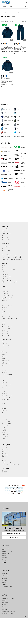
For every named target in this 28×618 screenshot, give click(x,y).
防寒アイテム (5, 449)
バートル (10, 147)
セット (4, 278)
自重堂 (9, 158)
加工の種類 (4, 557)
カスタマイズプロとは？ (8, 598)
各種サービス (5, 584)
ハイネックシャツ (6, 315)
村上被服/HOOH (23, 163)
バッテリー (5, 272)
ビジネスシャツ (6, 316)
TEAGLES (23, 186)
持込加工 (4, 562)
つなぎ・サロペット (8, 120)
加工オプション (6, 432)
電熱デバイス (5, 363)
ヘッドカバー (5, 335)
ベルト (4, 447)
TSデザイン (10, 155)
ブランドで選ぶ (13, 12)
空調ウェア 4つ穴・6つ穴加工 (9, 282)
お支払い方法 (5, 573)
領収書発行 (4, 582)
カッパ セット (5, 399)
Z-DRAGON (11, 162)
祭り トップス (5, 412)
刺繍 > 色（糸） (6, 553)
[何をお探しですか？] (25, 6)
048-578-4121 (15, 528)
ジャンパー (6, 124)
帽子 (3, 453)
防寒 (18, 120)
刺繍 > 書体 (5, 555)
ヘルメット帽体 (6, 421)
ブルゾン (4, 230)
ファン (4, 274)
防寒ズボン (5, 360)
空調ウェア (6, 112)
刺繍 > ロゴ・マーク (7, 551)
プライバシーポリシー (7, 607)
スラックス (5, 248)
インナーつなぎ (6, 347)
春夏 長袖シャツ (7, 233)
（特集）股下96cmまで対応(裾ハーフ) (11, 257)
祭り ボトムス (5, 414)
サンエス (23, 182)
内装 (4, 427)
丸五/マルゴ (23, 178)
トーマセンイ (10, 186)
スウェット (5, 239)
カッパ (5, 128)
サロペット (5, 345)
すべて (4, 228)
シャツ (4, 231)
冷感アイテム (5, 451)
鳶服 (18, 124)
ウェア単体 (5, 267)
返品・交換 (4, 580)
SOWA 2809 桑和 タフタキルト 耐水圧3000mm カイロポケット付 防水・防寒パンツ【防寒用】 (20, 47)
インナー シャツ (6, 326)
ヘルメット (19, 132)
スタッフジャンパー (7, 374)
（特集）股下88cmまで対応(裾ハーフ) (11, 256)
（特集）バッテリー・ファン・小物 (10, 464)
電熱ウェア (5, 362)
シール (4, 436)
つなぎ (4, 343)
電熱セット (5, 365)
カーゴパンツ (5, 246)
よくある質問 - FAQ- (7, 586)
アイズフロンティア (23, 174)
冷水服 (4, 300)
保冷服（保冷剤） (6, 298)
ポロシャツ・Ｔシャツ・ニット (8, 117)
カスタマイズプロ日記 (7, 613)
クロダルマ (10, 174)
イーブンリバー (10, 166)
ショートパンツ (6, 254)
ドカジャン (5, 376)
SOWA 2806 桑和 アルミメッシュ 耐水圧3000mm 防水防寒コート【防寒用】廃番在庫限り (7, 47)
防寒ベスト (5, 358)
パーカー (4, 237)
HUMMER (23, 170)
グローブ (4, 455)
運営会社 (4, 600)
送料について (5, 576)
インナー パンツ (6, 328)
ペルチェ (4, 289)
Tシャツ (4, 311)
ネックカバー (5, 333)
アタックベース (11, 170)
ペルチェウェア (6, 293)
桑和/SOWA (21, 12)
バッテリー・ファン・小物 (8, 269)
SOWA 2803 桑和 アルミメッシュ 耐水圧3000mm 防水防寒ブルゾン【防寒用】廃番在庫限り (7, 80)
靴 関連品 (4, 472)
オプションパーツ (7, 276)
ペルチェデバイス (7, 295)
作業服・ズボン (20, 109)
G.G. (22, 151)
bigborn (10, 182)
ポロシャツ (5, 309)
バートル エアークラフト (8, 280)
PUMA (22, 166)
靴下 (3, 460)
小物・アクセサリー (8, 136)
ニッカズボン (5, 252)
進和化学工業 (10, 190)
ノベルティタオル (6, 462)
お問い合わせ (5, 602)
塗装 (4, 438)
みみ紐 (4, 429)
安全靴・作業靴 (20, 136)
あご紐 (4, 430)
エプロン (19, 128)
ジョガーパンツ (6, 250)
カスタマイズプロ (5, 12)
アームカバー (5, 330)
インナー (19, 116)
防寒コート (5, 356)
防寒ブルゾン (5, 354)
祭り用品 (6, 132)
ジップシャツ (5, 313)
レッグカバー (5, 331)
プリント (5, 440)
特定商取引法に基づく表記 (8, 611)
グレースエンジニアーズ (23, 155)
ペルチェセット (6, 297)
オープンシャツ (6, 384)
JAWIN (22, 158)
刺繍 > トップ (5, 549)
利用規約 (4, 604)
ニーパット (5, 458)
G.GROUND (11, 151)
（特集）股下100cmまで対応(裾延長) (11, 259)
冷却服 (18, 112)
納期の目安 (4, 578)
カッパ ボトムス (6, 397)
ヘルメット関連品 (6, 423)
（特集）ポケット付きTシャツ (9, 318)
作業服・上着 (7, 109)
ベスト (4, 235)
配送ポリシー (5, 609)
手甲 (3, 456)
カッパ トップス (6, 395)
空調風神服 (10, 178)
